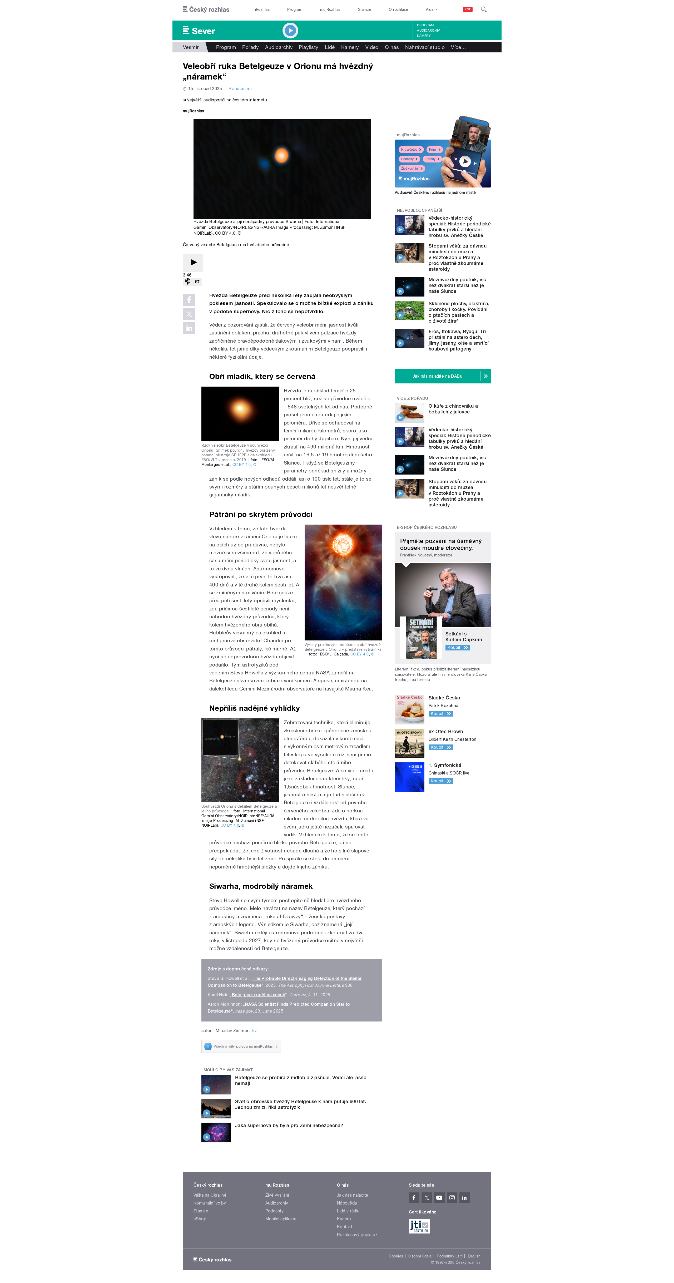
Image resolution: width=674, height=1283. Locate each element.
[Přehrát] (193, 263)
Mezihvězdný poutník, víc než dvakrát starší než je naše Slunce (457, 285)
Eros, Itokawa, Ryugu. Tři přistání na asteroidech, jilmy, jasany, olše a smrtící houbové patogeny (459, 340)
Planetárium (240, 88)
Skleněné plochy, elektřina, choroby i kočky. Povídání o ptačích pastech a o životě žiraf (459, 312)
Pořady (250, 47)
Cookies (396, 1256)
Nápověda (347, 1203)
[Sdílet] (197, 282)
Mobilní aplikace (281, 1218)
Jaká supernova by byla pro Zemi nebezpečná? (289, 1125)
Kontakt (344, 1226)
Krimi (433, 149)
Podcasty (274, 1210)
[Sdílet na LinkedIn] (189, 328)
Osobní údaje (420, 1256)
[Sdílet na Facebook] (189, 300)
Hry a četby (409, 149)
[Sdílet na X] (189, 314)
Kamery (424, 36)
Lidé (330, 47)
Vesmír (191, 47)
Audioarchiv (428, 30)
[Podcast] (187, 282)
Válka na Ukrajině (210, 1195)
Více (458, 47)
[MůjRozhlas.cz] (193, 111)
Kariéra (344, 1218)
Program (294, 9)
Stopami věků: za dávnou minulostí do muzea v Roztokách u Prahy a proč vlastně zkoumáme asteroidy (458, 257)
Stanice (364, 9)
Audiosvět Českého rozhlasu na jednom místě (435, 192)
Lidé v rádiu (348, 1210)
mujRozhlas (330, 9)
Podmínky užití (450, 1256)
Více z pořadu (412, 398)
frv (254, 1030)
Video (372, 47)
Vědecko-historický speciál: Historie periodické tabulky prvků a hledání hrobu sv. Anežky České (460, 226)
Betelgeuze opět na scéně (258, 994)
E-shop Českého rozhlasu (427, 527)
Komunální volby (210, 1203)
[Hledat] (484, 9)
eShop (200, 1218)
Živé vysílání (410, 168)
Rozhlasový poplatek (357, 1234)
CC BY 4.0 (225, 233)
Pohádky (407, 159)
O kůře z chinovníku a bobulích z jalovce (453, 408)
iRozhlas (262, 9)
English (474, 1256)
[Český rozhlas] (206, 9)
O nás (392, 47)
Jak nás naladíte (352, 1195)
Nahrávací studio (425, 47)
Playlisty (308, 47)
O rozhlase (398, 9)
